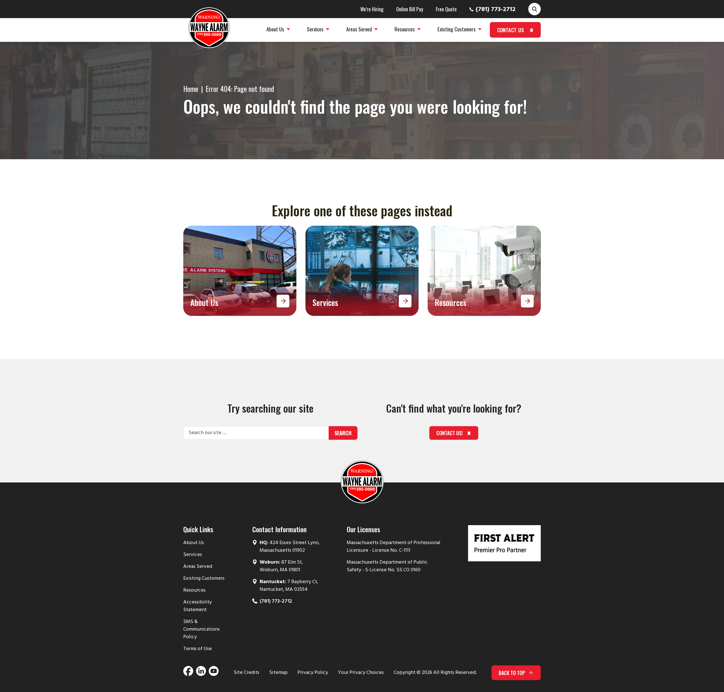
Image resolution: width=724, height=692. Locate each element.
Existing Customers (204, 578)
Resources (194, 590)
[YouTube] (214, 673)
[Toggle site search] (534, 9)
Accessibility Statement (197, 606)
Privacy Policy (313, 673)
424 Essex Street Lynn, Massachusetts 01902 (290, 547)
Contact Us (510, 30)
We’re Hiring (371, 9)
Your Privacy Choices (361, 673)
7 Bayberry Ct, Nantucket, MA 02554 (289, 586)
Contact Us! (449, 433)
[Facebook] (188, 673)
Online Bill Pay (409, 9)
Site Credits (246, 673)
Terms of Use (197, 649)
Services (192, 555)
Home (190, 88)
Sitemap (278, 673)
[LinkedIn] (201, 673)
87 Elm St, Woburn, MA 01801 (281, 566)
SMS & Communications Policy (201, 629)
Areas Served (197, 566)
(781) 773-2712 (496, 10)
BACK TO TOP (512, 672)
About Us (193, 543)
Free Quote (446, 9)
